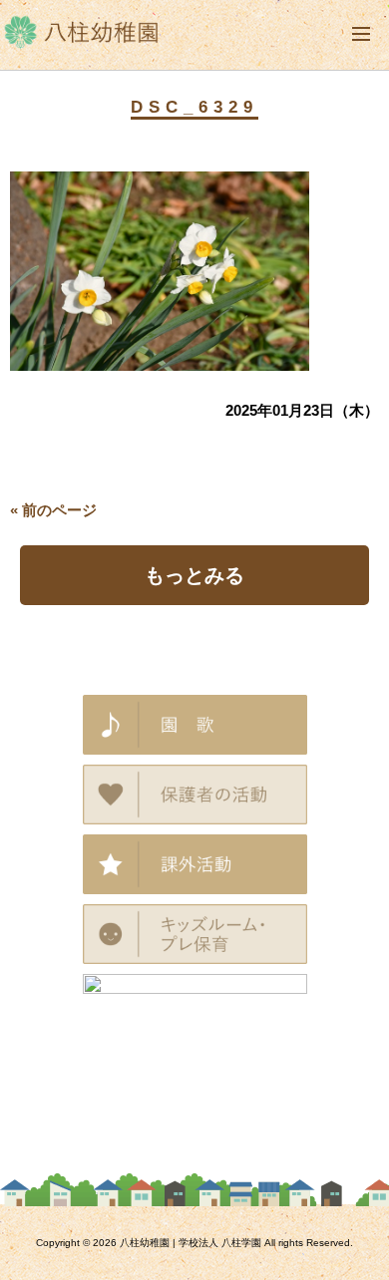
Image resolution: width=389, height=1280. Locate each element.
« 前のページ (53, 509)
